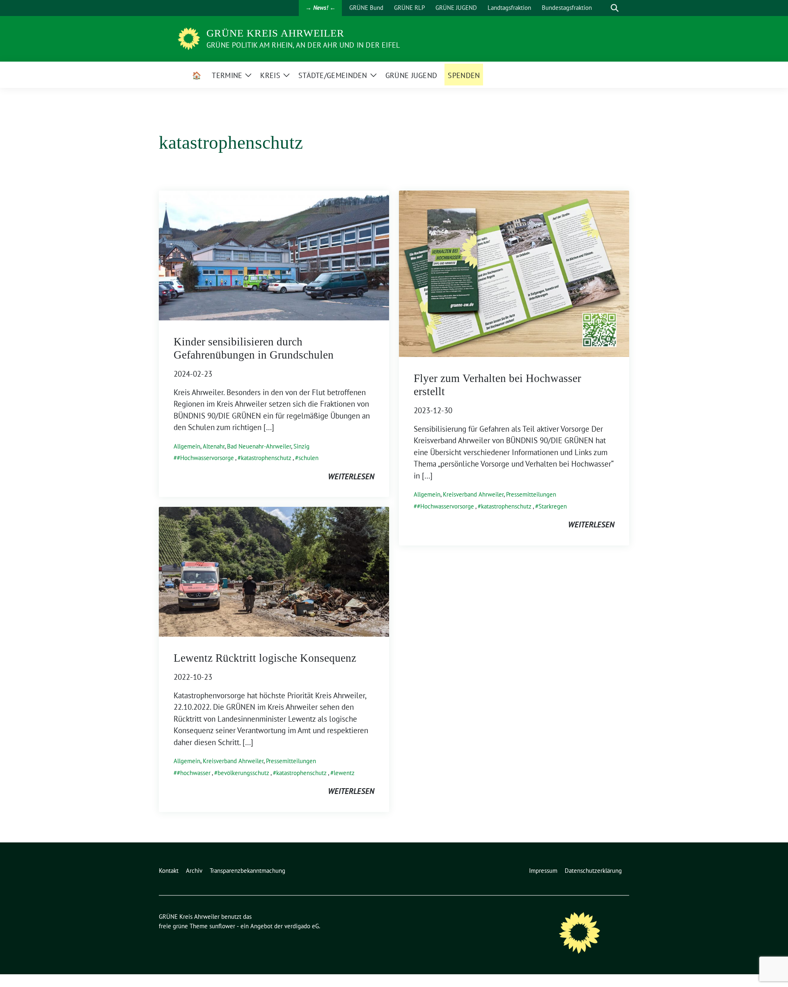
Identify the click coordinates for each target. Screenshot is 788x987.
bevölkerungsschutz (243, 773)
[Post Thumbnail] (274, 255)
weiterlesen (351, 476)
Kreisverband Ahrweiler (473, 494)
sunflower (222, 926)
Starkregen (552, 506)
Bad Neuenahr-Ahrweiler (259, 446)
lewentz (344, 773)
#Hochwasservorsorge (205, 458)
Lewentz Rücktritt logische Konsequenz (265, 658)
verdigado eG (301, 926)
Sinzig (301, 446)
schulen (308, 458)
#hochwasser (194, 773)
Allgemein (187, 446)
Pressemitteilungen (531, 494)
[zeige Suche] (615, 8)
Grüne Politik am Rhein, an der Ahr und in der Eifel (303, 45)
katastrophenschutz (266, 458)
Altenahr (213, 446)
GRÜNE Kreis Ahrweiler (275, 33)
